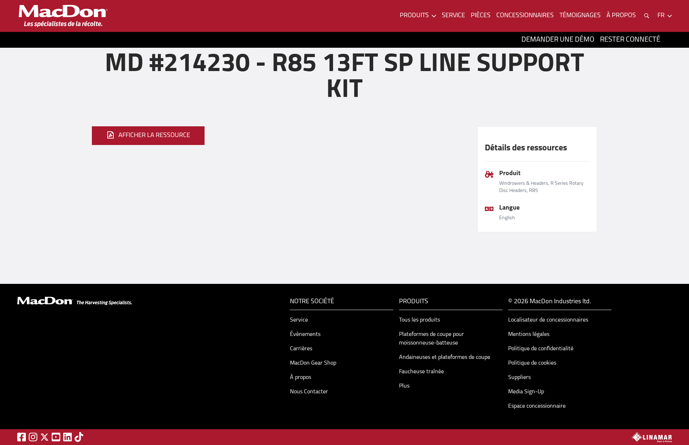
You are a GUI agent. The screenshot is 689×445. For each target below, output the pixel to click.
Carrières (301, 349)
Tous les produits (419, 320)
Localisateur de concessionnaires (548, 320)
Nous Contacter (309, 392)
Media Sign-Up (526, 392)
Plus (404, 386)
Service (453, 16)
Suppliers (519, 377)
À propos (300, 377)
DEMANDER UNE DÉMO (557, 39)
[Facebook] (21, 437)
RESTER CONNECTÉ (630, 39)
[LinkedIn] (67, 437)
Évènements (305, 334)
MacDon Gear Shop (313, 363)
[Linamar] (652, 437)
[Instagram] (33, 437)
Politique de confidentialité (540, 349)
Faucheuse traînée (421, 372)
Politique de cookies (532, 363)
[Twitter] (44, 437)
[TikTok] (79, 437)
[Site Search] (647, 16)
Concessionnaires (525, 16)
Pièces (481, 16)
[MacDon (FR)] (63, 16)
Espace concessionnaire (537, 406)
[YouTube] (56, 437)
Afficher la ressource (154, 135)
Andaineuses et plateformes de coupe (444, 357)
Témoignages (580, 16)
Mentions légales (528, 334)
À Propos (621, 16)
